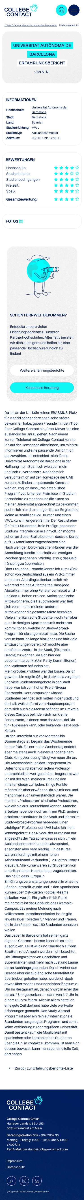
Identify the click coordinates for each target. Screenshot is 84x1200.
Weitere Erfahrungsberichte (42, 370)
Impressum (14, 1161)
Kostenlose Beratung (42, 387)
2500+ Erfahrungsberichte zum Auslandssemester (30, 25)
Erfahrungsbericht (68, 25)
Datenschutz (16, 1167)
